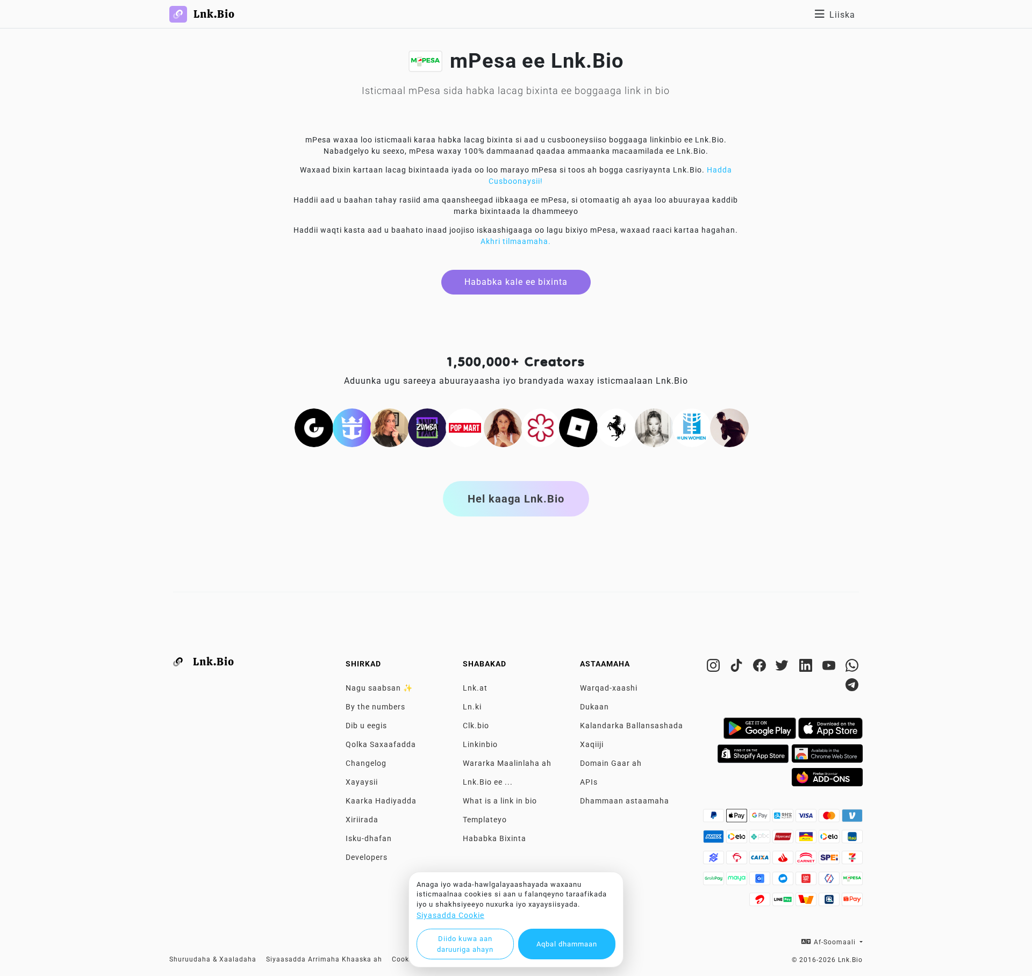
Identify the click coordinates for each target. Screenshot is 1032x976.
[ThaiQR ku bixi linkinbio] (830, 902)
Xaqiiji (592, 744)
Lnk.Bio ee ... (488, 782)
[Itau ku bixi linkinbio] (852, 839)
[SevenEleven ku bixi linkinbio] (852, 860)
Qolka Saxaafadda (381, 744)
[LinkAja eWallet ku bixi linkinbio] (807, 881)
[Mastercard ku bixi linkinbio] (830, 818)
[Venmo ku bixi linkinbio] (852, 818)
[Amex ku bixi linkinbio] (714, 839)
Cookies (405, 959)
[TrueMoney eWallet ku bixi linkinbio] (807, 902)
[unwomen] (691, 427)
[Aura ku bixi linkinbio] (807, 839)
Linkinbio (480, 744)
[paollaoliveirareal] (503, 427)
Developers (367, 857)
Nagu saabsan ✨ (379, 688)
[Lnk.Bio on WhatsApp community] (852, 667)
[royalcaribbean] (352, 427)
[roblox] (578, 427)
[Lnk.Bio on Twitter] (784, 667)
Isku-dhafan (369, 838)
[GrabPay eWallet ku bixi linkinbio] (714, 881)
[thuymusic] (654, 427)
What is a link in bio (500, 800)
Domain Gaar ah (611, 763)
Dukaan (594, 706)
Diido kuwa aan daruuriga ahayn (465, 944)
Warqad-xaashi (608, 688)
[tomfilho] (729, 427)
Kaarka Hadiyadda (381, 800)
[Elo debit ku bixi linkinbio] (830, 839)
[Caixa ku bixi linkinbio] (760, 860)
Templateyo (485, 819)
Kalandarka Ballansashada (631, 725)
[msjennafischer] (389, 427)
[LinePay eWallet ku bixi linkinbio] (784, 902)
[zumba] (427, 427)
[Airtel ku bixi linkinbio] (760, 902)
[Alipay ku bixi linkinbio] (784, 818)
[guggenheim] (314, 427)
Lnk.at (475, 688)
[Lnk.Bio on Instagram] (714, 667)
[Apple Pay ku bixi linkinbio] (737, 818)
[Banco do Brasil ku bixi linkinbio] (714, 860)
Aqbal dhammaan (566, 944)
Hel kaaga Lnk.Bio (516, 498)
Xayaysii (362, 782)
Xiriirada (362, 819)
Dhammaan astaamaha (624, 800)
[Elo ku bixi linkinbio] (737, 839)
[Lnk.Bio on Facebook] (761, 667)
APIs (589, 782)
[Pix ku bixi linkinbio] (760, 839)
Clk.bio (476, 725)
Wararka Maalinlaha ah (507, 763)
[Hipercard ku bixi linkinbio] (784, 839)
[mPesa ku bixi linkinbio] (852, 881)
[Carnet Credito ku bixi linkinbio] (807, 860)
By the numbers (375, 706)
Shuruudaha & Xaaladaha (212, 959)
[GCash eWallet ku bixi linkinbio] (760, 881)
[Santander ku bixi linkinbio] (784, 860)
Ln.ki (472, 706)
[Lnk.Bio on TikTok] (738, 667)
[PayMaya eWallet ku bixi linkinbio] (737, 881)
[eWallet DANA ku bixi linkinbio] (784, 881)
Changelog (366, 763)
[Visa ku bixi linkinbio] (807, 818)
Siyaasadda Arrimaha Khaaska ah (324, 959)
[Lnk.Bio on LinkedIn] (807, 667)
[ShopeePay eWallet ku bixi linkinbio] (852, 902)
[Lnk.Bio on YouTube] (830, 667)
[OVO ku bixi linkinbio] (830, 881)
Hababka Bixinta (494, 838)
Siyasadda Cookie (450, 915)
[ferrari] (616, 427)
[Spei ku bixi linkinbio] (830, 860)
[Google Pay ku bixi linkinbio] (760, 818)
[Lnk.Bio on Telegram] (852, 687)
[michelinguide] (540, 427)
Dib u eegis (366, 725)
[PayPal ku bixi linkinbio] (714, 818)
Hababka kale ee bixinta (516, 282)
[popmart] (465, 427)
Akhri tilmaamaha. (516, 241)
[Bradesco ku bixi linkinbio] (737, 860)
